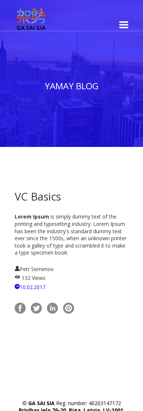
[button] (123, 24)
